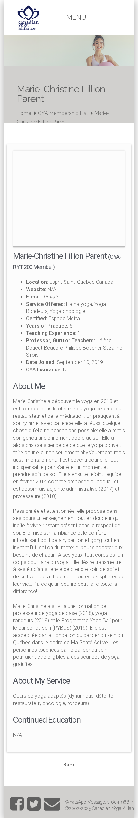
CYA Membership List (63, 113)
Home (24, 113)
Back (69, 765)
